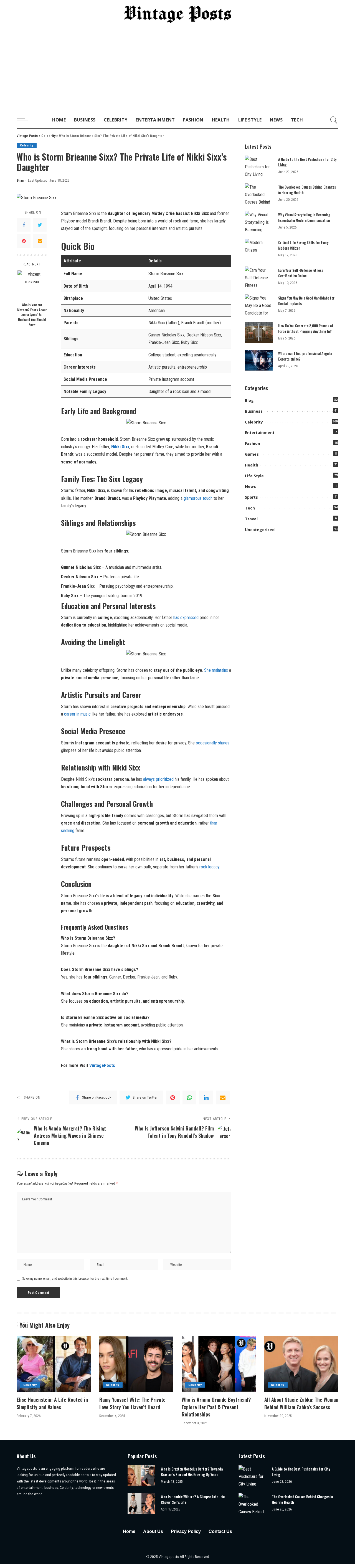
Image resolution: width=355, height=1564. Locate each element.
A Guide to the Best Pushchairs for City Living (307, 162)
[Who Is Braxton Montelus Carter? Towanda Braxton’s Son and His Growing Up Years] (141, 1475)
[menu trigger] (25, 120)
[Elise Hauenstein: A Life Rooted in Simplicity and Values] (54, 1364)
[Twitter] (40, 224)
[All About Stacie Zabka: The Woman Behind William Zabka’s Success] (301, 1364)
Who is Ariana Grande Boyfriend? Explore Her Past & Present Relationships (216, 1407)
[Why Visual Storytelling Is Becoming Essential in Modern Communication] (259, 221)
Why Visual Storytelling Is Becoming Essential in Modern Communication (304, 217)
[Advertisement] (177, 70)
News (250, 486)
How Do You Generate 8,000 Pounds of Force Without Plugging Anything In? (305, 328)
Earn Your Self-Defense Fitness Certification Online (300, 272)
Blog (249, 400)
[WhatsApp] (189, 1097)
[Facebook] (24, 224)
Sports (251, 497)
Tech (250, 508)
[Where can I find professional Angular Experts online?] (259, 360)
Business (254, 411)
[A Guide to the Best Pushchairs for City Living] (259, 166)
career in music (77, 714)
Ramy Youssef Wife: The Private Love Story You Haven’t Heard (132, 1403)
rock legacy (209, 867)
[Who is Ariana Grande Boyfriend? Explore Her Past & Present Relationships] (219, 1364)
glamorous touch (198, 498)
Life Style (254, 475)
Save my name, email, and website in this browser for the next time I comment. (75, 1279)
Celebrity (26, 145)
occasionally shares (212, 743)
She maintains (216, 670)
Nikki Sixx (120, 446)
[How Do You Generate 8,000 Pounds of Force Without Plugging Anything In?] (259, 332)
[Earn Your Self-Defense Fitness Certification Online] (259, 277)
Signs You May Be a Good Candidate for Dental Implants (306, 300)
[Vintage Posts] (177, 14)
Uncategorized (260, 529)
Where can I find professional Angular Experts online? (305, 356)
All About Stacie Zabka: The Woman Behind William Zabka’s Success (301, 1403)
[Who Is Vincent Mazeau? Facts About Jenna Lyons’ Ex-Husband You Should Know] (32, 285)
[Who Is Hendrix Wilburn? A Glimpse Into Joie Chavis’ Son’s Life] (141, 1503)
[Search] (333, 120)
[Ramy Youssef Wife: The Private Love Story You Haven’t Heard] (136, 1364)
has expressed (186, 617)
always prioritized (158, 779)
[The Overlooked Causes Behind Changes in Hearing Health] (259, 193)
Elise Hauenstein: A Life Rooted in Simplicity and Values (52, 1403)
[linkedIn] (206, 1097)
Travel (251, 518)
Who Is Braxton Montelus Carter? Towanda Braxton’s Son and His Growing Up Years (192, 1471)
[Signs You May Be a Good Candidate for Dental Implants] (259, 304)
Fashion (252, 443)
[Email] (40, 240)
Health (251, 465)
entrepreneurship (158, 586)
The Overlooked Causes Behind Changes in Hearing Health (307, 189)
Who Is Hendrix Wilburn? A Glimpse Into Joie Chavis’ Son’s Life (193, 1499)
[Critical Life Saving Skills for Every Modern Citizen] (259, 249)
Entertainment (260, 432)
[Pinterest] (24, 240)
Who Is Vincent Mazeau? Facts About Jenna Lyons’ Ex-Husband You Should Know (32, 314)
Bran (20, 180)
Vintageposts (169, 1556)
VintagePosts (102, 1065)
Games (252, 454)
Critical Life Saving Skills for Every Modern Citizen (303, 245)
